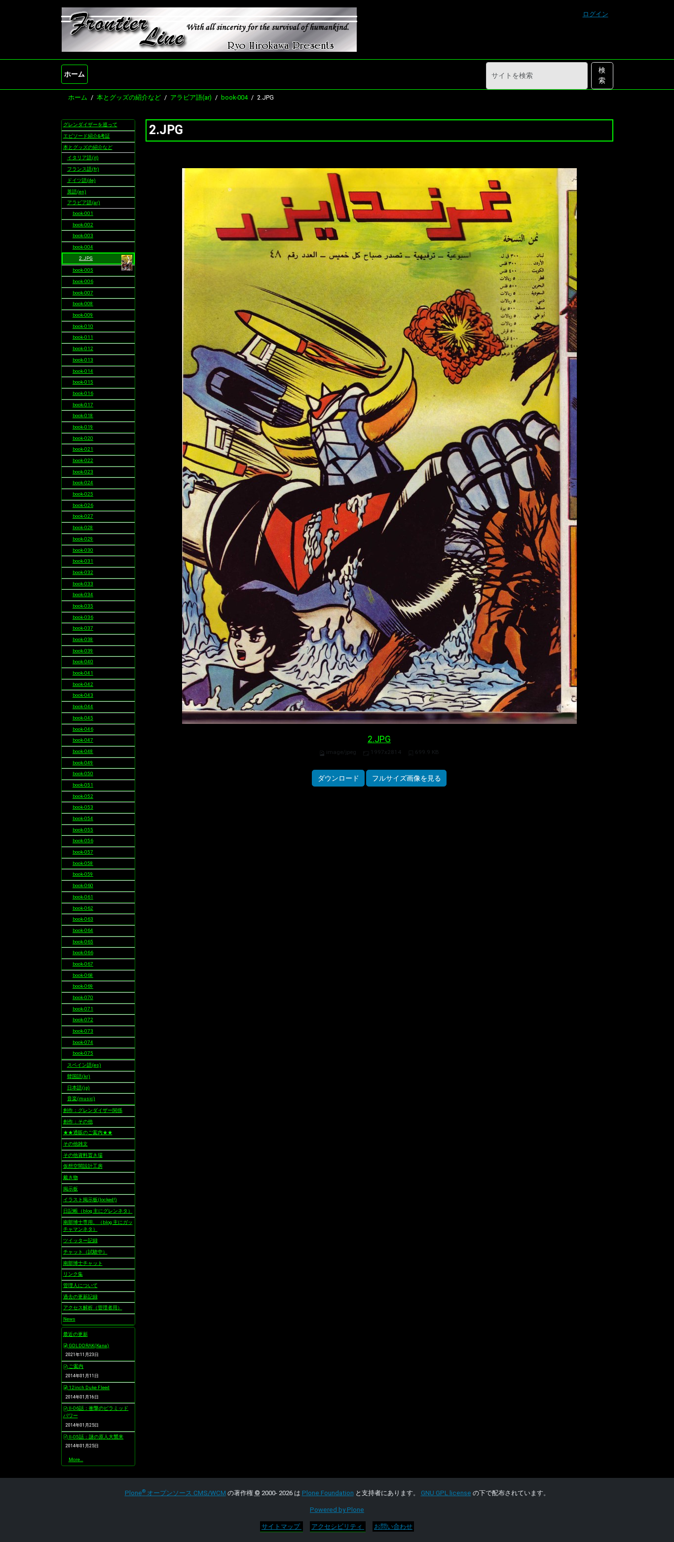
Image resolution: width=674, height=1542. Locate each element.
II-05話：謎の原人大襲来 (95, 1436)
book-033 (83, 583)
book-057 (83, 852)
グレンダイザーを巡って (90, 124)
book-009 (83, 315)
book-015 (83, 382)
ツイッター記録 (80, 1240)
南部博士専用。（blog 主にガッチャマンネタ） (98, 1225)
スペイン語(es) (84, 1065)
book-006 (83, 281)
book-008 (83, 303)
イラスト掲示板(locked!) (90, 1199)
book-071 (83, 1008)
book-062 (83, 908)
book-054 (83, 818)
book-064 (83, 930)
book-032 (83, 572)
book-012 (83, 348)
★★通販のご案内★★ (87, 1132)
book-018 (83, 415)
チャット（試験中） (85, 1252)
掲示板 (70, 1188)
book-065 (83, 941)
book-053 (83, 807)
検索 (602, 75)
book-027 (83, 516)
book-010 (83, 326)
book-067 (83, 964)
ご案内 (75, 1366)
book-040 (83, 661)
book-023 (83, 471)
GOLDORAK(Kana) (88, 1345)
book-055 (83, 829)
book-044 (83, 706)
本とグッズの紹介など (129, 97)
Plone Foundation (328, 1493)
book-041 (83, 673)
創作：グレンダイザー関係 (92, 1110)
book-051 (83, 785)
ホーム (74, 74)
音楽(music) (81, 1098)
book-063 (83, 919)
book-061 (83, 896)
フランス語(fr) (83, 169)
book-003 (83, 235)
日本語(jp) (78, 1087)
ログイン (595, 14)
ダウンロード (338, 778)
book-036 (83, 617)
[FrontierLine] (209, 29)
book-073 (83, 1031)
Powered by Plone (337, 1509)
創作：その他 (78, 1121)
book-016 (83, 393)
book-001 (83, 213)
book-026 (83, 505)
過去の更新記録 (80, 1296)
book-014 (83, 371)
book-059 (83, 874)
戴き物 (70, 1177)
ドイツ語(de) (81, 180)
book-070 (83, 997)
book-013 (83, 359)
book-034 (83, 594)
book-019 (83, 427)
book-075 (83, 1053)
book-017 (83, 404)
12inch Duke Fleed (89, 1387)
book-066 (83, 952)
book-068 (83, 975)
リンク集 (73, 1274)
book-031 (83, 561)
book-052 (83, 796)
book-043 (83, 695)
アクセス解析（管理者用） (92, 1307)
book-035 (83, 606)
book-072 (83, 1019)
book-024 (83, 482)
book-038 (83, 639)
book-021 (83, 449)
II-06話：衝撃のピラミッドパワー (96, 1411)
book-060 (83, 885)
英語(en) (76, 191)
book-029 (83, 538)
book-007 (83, 292)
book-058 (83, 863)
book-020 (83, 438)
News (69, 1319)
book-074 (83, 1042)
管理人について (80, 1285)
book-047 (83, 740)
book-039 (83, 650)
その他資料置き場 (83, 1155)
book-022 (83, 460)
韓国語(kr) (78, 1076)
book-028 (83, 527)
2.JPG (379, 739)
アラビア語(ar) (191, 97)
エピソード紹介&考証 (86, 136)
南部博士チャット (83, 1263)
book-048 (83, 751)
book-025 (83, 494)
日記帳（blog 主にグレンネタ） (98, 1211)
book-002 (83, 224)
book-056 (83, 840)
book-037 (83, 628)
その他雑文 (75, 1144)
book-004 (234, 97)
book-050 (83, 773)
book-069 (83, 986)
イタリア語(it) (83, 157)
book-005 (83, 270)
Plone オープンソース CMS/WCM (175, 1493)
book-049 (83, 762)
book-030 (83, 550)
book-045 (83, 717)
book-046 (83, 729)
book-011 (83, 337)
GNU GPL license (446, 1493)
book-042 (83, 684)
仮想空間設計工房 (83, 1166)
